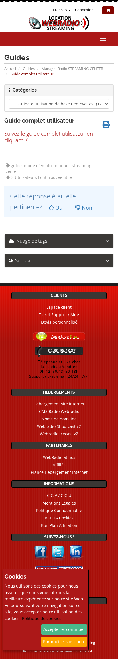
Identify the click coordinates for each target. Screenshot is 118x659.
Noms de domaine (59, 419)
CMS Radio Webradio (59, 411)
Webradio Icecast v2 (59, 433)
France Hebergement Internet (59, 472)
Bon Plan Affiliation (59, 525)
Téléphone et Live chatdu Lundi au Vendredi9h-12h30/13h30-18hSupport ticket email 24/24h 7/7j (59, 369)
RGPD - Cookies (59, 518)
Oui (59, 207)
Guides (29, 68)
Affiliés (59, 464)
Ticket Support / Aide (59, 314)
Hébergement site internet (59, 404)
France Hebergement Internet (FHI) (69, 651)
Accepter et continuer (64, 629)
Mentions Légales (59, 503)
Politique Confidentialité (59, 510)
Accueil (10, 68)
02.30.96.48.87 (62, 350)
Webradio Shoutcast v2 (59, 426)
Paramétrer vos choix (64, 641)
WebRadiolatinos (59, 457)
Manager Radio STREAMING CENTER (72, 68)
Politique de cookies (41, 618)
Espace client (59, 307)
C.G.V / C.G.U (59, 495)
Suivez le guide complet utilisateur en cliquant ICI (48, 137)
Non (86, 207)
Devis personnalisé (59, 322)
